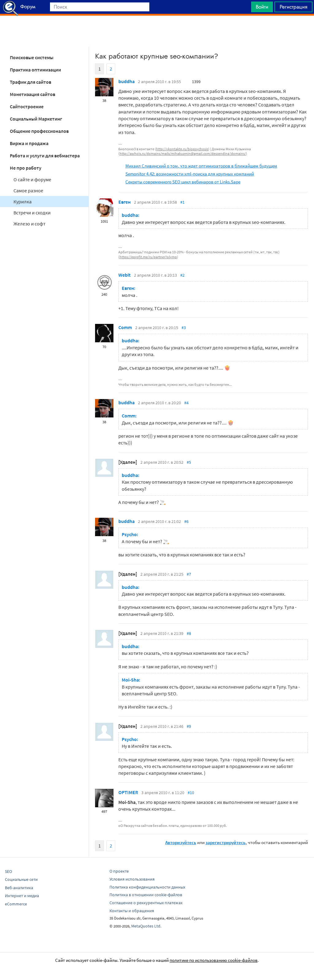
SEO (8, 871)
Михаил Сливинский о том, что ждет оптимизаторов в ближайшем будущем (201, 166)
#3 (184, 327)
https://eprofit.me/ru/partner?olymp (148, 257)
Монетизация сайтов (32, 94)
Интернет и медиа (22, 895)
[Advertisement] (157, 31)
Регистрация (293, 6)
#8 (189, 633)
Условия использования (132, 879)
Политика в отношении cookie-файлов (145, 894)
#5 (189, 462)
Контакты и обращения (131, 910)
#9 (189, 726)
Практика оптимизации (35, 70)
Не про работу (25, 168)
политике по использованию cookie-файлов (214, 960)
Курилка (22, 201)
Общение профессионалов (39, 131)
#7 (189, 574)
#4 (186, 402)
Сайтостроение (27, 106)
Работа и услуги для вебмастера (45, 155)
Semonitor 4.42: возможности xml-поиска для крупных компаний (189, 174)
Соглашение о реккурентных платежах (145, 902)
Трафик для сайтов (30, 82)
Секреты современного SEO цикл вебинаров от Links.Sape (182, 182)
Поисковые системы (31, 57)
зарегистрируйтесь (225, 842)
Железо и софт (29, 224)
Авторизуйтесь (180, 842)
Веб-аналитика (19, 887)
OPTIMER (128, 792)
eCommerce (16, 904)
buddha (126, 81)
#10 (191, 792)
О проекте (119, 871)
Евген (124, 202)
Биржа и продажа (29, 143)
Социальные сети (21, 879)
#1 (182, 202)
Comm (125, 327)
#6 (186, 521)
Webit (124, 275)
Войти (262, 6)
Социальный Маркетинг (36, 119)
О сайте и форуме (32, 179)
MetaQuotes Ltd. (146, 926)
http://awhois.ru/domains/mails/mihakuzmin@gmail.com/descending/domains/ (183, 153)
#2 (182, 275)
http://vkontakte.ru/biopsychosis (182, 149)
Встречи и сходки (32, 212)
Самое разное (28, 190)
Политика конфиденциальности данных (147, 887)
